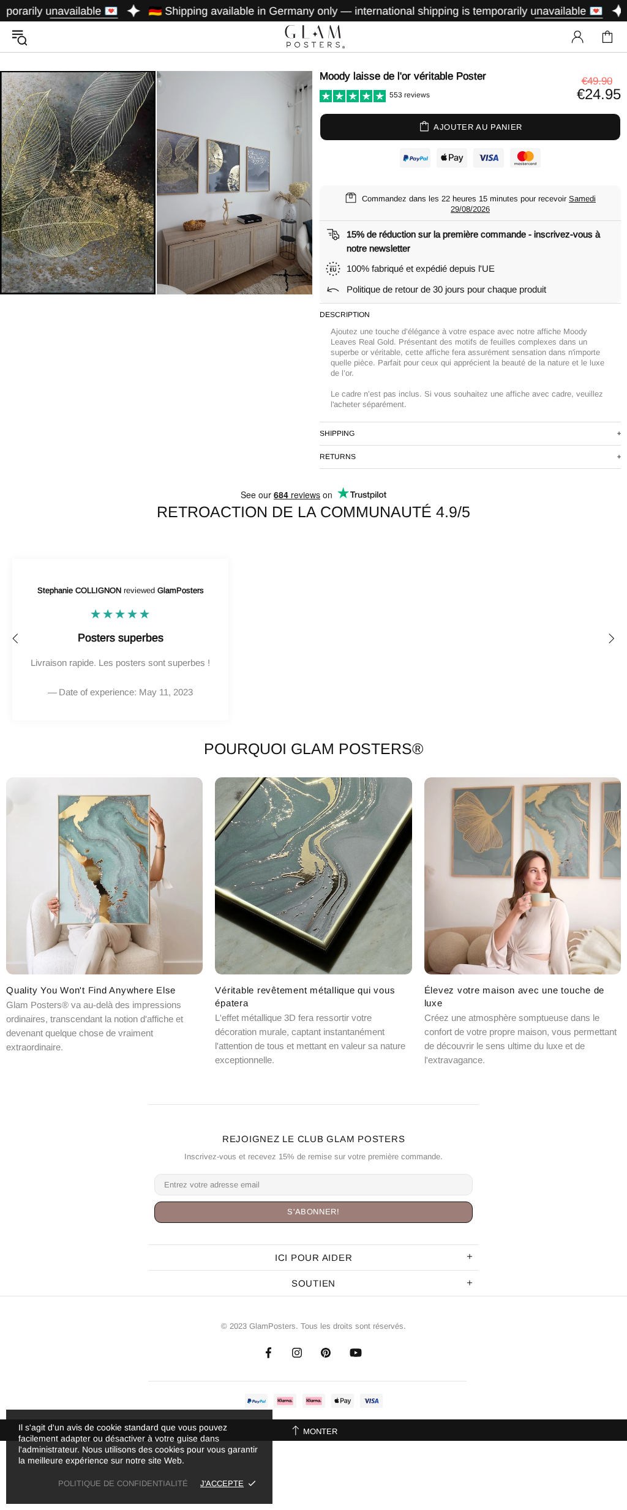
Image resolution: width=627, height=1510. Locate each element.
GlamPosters (313, 36)
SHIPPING (337, 433)
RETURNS (338, 456)
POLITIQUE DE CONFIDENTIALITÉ (123, 1483)
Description (345, 314)
